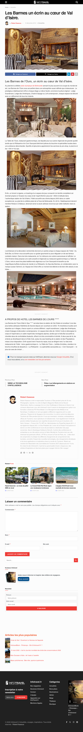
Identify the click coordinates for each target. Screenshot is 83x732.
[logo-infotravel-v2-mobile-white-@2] (15, 682)
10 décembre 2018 (30, 23)
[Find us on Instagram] (73, 722)
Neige (51, 698)
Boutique (52, 704)
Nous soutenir (23, 579)
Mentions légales (36, 703)
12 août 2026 (60, 490)
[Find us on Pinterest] (77, 722)
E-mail (8, 544)
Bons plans (53, 689)
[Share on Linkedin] (68, 74)
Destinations (53, 692)
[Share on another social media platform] (76, 74)
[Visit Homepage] (41, 2)
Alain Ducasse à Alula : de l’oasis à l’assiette (25, 655)
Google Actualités (63, 357)
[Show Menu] (6, 2)
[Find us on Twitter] (70, 722)
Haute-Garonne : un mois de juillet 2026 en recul (16, 487)
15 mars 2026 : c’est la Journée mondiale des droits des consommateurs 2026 (36, 650)
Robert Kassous (16, 23)
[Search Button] (77, 2)
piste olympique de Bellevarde (32, 85)
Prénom (8, 595)
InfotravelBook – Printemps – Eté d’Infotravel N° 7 (26, 645)
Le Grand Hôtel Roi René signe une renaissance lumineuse (40, 487)
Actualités (13, 7)
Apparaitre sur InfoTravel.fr (35, 699)
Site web (46, 544)
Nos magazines (35, 686)
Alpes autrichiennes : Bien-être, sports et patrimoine (27, 660)
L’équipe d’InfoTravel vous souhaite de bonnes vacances (66, 487)
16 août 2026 (35, 490)
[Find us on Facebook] (66, 722)
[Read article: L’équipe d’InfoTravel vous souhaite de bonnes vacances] (67, 475)
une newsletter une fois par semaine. (38, 359)
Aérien (51, 695)
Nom (7, 535)
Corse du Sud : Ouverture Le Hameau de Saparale (27, 640)
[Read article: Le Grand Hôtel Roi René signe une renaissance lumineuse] (42, 475)
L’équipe (33, 695)
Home (6, 7)
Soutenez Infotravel (37, 689)
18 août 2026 (9, 490)
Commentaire (10, 510)
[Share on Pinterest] (72, 74)
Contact (33, 692)
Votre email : (10, 601)
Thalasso (52, 701)
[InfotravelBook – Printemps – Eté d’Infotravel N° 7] (73, 692)
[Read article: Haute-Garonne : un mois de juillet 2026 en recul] (16, 475)
